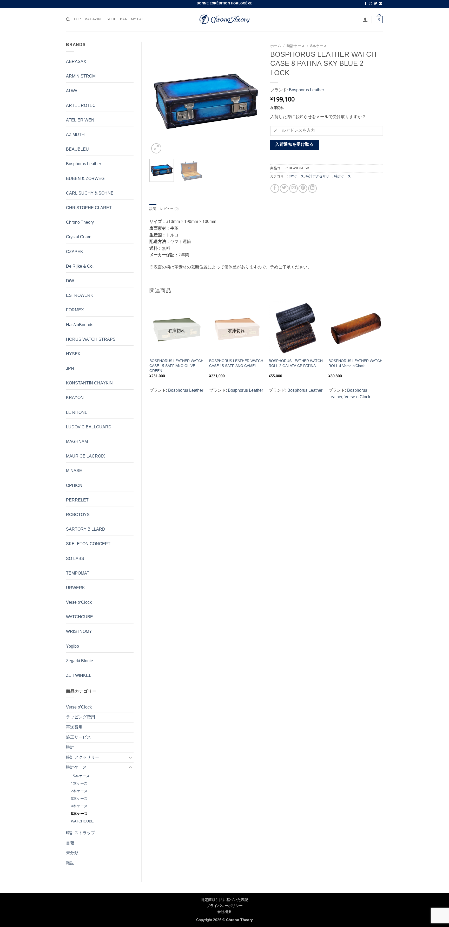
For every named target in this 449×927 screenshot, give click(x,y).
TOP (77, 19)
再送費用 (74, 727)
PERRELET (77, 500)
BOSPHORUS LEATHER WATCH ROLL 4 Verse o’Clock (355, 363)
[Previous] (158, 98)
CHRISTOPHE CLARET (89, 207)
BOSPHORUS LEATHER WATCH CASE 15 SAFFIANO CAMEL (236, 363)
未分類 (72, 853)
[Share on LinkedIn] (312, 188)
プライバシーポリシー (224, 906)
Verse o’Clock (79, 707)
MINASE (74, 470)
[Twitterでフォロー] (375, 3)
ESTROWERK (79, 295)
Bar (123, 19)
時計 (70, 747)
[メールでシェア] (293, 188)
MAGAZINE (93, 19)
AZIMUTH (75, 134)
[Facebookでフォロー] (365, 3)
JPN (70, 368)
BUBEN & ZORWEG (85, 178)
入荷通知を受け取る (294, 144)
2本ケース (79, 791)
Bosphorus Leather (83, 164)
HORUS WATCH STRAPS (91, 339)
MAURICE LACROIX (85, 456)
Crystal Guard (78, 237)
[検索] (68, 19)
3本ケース (79, 799)
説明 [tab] (152, 209)
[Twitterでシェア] (284, 188)
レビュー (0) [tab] (169, 209)
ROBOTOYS (78, 514)
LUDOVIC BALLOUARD (88, 427)
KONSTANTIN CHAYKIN (89, 383)
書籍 (70, 843)
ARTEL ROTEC (81, 105)
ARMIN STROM (81, 76)
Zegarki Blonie (79, 661)
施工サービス (78, 737)
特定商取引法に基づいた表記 (224, 900)
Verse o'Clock (79, 602)
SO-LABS (75, 558)
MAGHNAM (77, 441)
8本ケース (79, 814)
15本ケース (80, 776)
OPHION (74, 485)
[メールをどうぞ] (380, 3)
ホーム (275, 46)
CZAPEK (74, 251)
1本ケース (79, 784)
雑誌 (70, 863)
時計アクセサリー (82, 757)
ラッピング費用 (80, 717)
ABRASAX (76, 61)
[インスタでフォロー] (370, 3)
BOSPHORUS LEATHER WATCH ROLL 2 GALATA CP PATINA (296, 363)
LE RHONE (77, 412)
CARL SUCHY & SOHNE (90, 193)
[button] (365, 19)
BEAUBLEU (77, 149)
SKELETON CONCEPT (88, 544)
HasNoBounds (79, 325)
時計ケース (76, 767)
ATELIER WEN (80, 120)
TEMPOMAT (77, 573)
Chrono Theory (80, 222)
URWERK (75, 587)
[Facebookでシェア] (274, 188)
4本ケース (79, 806)
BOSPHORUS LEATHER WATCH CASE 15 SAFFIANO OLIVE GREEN (176, 366)
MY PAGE (139, 19)
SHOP (111, 19)
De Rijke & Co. (80, 266)
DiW (70, 281)
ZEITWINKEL (78, 675)
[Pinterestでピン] (303, 188)
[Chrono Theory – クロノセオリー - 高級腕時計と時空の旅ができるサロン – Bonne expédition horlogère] (224, 19)
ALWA (71, 91)
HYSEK (73, 354)
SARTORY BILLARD (85, 529)
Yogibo (72, 646)
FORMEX (75, 310)
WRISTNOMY (79, 631)
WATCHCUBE (79, 617)
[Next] (253, 98)
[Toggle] (130, 757)
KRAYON (75, 397)
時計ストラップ (80, 832)
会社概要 (224, 912)
